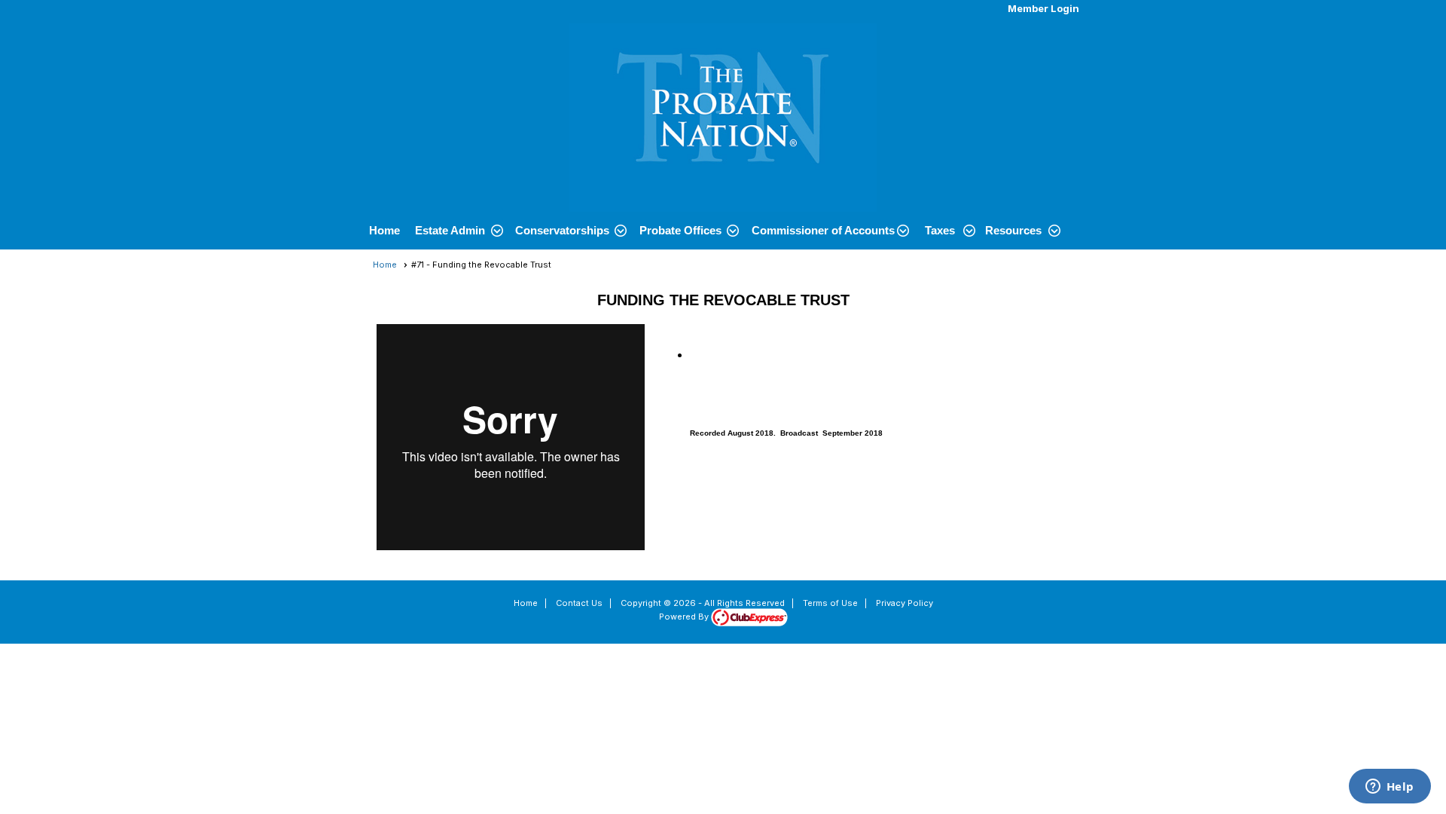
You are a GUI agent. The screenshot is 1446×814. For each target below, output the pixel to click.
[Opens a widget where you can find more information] (1389, 787)
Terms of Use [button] (830, 603)
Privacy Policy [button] (904, 603)
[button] (457, 230)
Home (384, 230)
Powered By (685, 616)
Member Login (1043, 8)
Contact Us (579, 603)
